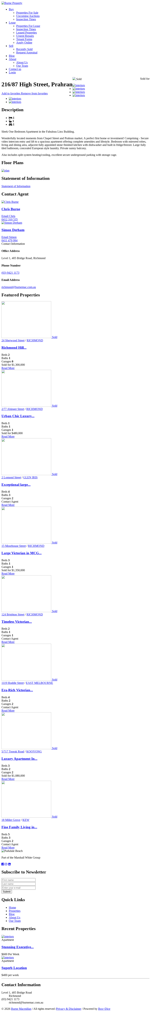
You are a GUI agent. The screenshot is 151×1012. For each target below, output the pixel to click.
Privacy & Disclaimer (68, 1008)
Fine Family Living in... (19, 827)
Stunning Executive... (17, 947)
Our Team (22, 65)
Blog (12, 55)
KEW (25, 819)
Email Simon (9, 237)
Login (12, 72)
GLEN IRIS (30, 477)
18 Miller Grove (10, 819)
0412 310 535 (9, 219)
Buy (11, 9)
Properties (14, 910)
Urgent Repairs (25, 35)
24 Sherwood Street (12, 340)
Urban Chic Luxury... (17, 416)
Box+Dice (104, 1008)
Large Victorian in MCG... (21, 553)
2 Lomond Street (11, 477)
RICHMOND (35, 340)
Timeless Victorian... (16, 622)
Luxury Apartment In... (19, 759)
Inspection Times (26, 19)
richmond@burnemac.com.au (18, 287)
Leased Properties (26, 32)
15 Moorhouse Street (13, 545)
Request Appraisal (26, 52)
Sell (11, 45)
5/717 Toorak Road (12, 751)
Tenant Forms (24, 39)
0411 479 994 (9, 240)
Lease (12, 22)
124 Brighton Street (12, 614)
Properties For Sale (27, 12)
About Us (22, 62)
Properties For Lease (28, 25)
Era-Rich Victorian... (17, 690)
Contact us (15, 69)
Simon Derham (12, 230)
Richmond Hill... (14, 348)
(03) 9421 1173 (10, 272)
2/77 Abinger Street (12, 409)
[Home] (11, 3)
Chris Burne (10, 209)
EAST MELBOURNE (39, 682)
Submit (6, 891)
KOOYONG (34, 751)
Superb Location (14, 968)
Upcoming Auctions (28, 16)
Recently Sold (24, 49)
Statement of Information (15, 186)
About (12, 59)
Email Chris (8, 216)
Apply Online (24, 42)
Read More (8, 368)
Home (12, 907)
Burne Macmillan (21, 1008)
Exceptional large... (16, 485)
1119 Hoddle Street (12, 682)
